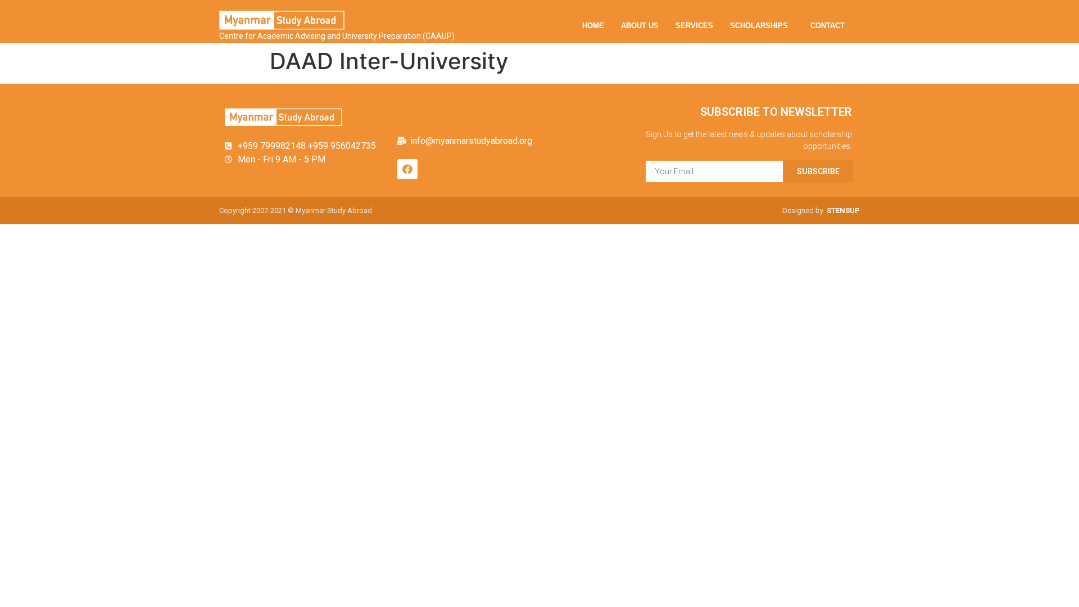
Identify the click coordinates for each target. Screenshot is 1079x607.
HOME (593, 25)
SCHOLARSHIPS (759, 25)
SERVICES (694, 25)
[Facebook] (407, 169)
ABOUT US (640, 25)
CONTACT (827, 25)
